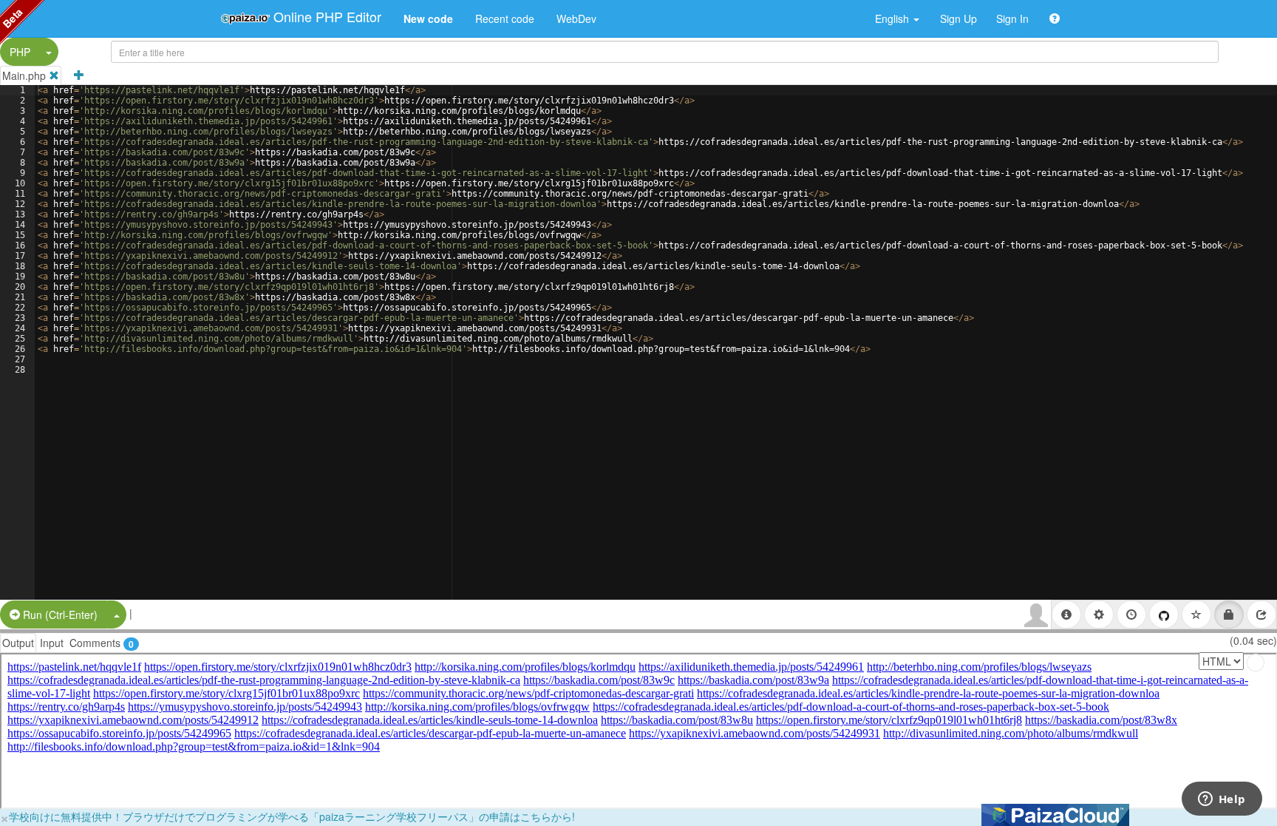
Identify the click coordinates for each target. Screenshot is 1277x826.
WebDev (576, 18)
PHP (20, 51)
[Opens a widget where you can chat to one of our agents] (1221, 800)
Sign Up (958, 18)
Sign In (1012, 18)
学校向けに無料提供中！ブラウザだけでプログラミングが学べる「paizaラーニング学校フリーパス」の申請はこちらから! (292, 816)
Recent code (504, 18)
